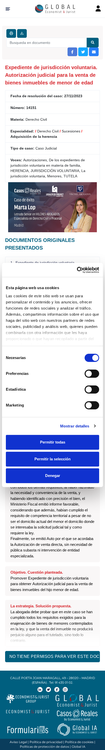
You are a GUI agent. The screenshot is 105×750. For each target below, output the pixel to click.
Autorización (24, 544)
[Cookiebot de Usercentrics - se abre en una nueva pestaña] (77, 270)
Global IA (78, 746)
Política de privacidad (46, 742)
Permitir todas (52, 442)
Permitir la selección (52, 459)
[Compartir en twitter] (83, 51)
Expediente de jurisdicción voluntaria (58, 578)
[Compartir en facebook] (72, 51)
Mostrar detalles (74, 426)
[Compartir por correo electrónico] (94, 51)
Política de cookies (79, 742)
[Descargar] (22, 33)
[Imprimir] (11, 33)
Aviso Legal (18, 742)
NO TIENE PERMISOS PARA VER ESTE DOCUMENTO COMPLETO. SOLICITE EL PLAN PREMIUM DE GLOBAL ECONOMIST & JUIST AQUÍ (54, 656)
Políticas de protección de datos (44, 746)
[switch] (92, 374)
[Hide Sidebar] (7, 9)
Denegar (52, 475)
